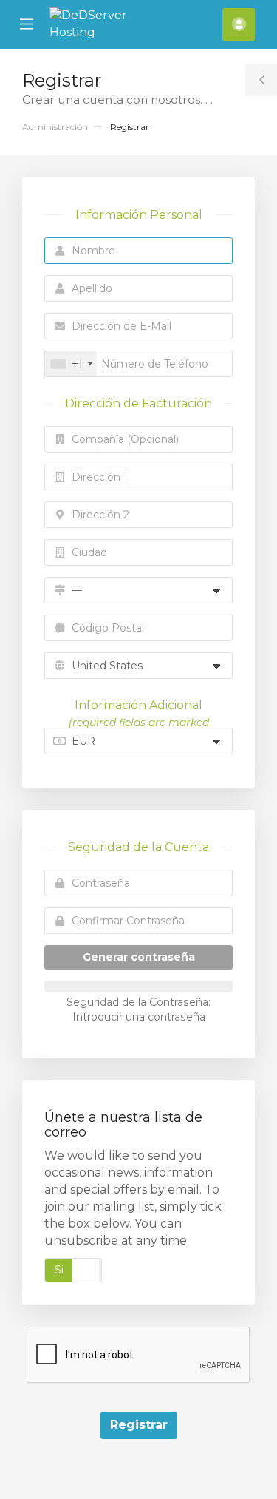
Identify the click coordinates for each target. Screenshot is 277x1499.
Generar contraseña (139, 957)
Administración (55, 126)
